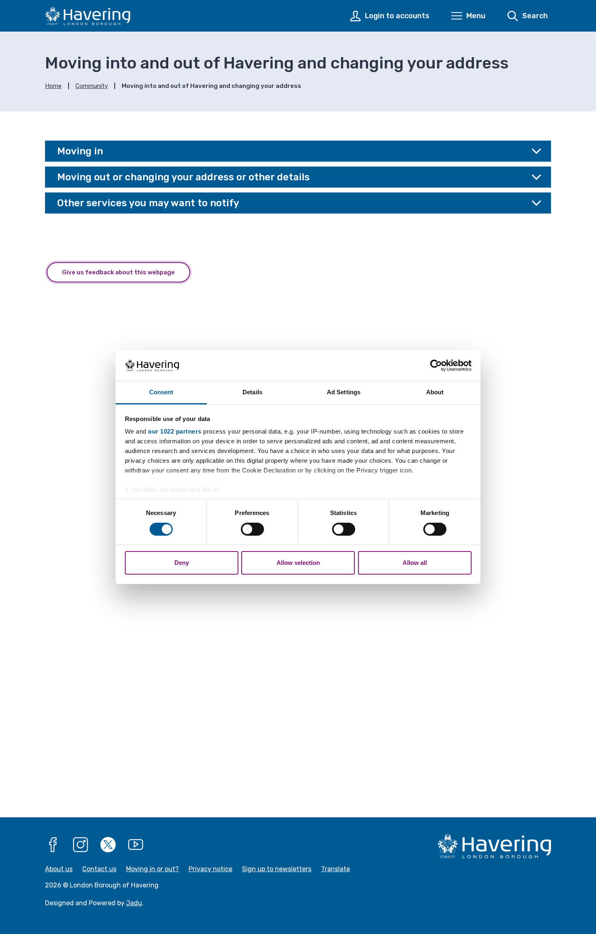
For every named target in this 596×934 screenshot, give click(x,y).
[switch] (252, 529)
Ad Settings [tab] (343, 392)
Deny (181, 562)
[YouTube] (135, 845)
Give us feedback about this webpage (118, 272)
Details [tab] (252, 392)
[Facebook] (53, 845)
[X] (108, 845)
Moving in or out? (152, 869)
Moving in (80, 151)
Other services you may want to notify (148, 203)
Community (91, 86)
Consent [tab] (161, 392)
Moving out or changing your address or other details (183, 177)
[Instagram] (80, 845)
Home (53, 86)
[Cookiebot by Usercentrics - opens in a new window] (436, 365)
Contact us (99, 869)
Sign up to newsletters (276, 869)
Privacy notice (210, 869)
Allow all (415, 562)
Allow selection (298, 562)
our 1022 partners (175, 431)
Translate (335, 869)
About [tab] (435, 392)
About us (59, 869)
